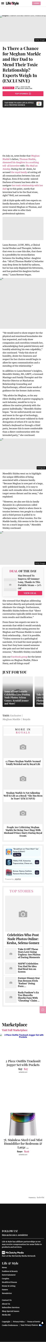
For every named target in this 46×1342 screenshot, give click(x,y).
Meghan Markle (11, 719)
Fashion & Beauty (10, 1271)
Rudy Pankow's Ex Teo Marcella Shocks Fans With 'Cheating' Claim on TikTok (29, 996)
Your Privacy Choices (29, 1325)
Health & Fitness (9, 1282)
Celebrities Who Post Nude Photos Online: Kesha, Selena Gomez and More (23, 940)
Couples (5, 1278)
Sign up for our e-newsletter (15, 1235)
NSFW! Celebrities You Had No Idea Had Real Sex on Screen (28, 967)
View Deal (30, 593)
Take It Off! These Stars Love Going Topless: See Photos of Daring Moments (29, 953)
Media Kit (6, 1315)
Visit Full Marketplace (14, 1030)
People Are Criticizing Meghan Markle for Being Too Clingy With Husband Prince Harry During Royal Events (23, 831)
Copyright (6, 1322)
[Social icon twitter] (25, 1230)
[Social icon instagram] (30, 1230)
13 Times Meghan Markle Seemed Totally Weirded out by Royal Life (23, 763)
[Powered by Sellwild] (40, 1197)
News (4, 1267)
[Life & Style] (12, 3)
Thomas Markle (27, 159)
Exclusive (15, 715)
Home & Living (8, 1286)
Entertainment (9, 1275)
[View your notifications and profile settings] (42, 1323)
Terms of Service (34, 1322)
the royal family (19, 172)
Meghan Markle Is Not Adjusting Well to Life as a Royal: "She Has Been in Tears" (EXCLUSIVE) (23, 795)
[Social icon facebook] (21, 1230)
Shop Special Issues (10, 1311)
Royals (8, 88)
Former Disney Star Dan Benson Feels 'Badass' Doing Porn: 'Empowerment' (29, 982)
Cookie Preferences (10, 1325)
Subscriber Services (10, 1307)
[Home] (23, 1217)
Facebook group (19, 656)
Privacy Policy (19, 1322)
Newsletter (7, 1293)
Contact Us (7, 1300)
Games (5, 1289)
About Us (6, 1304)
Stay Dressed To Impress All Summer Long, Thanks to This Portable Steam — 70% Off (29, 582)
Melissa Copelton (25, 88)
